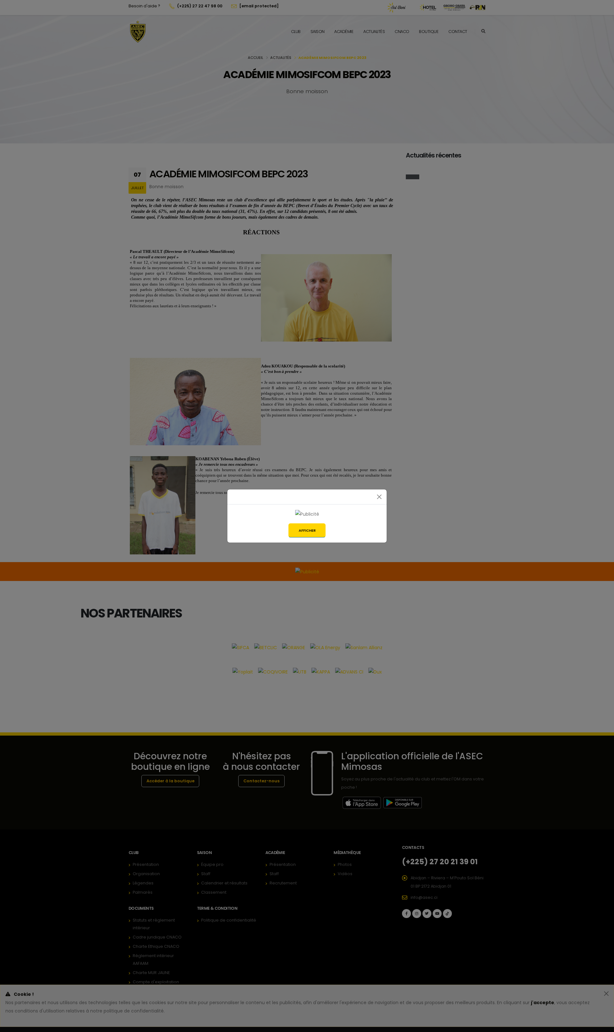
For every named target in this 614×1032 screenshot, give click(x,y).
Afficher (307, 530)
